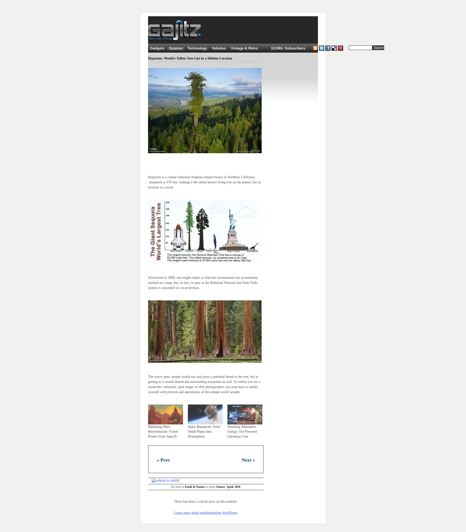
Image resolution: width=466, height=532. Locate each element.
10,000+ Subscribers (288, 48)
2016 (237, 487)
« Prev (163, 460)
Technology (197, 48)
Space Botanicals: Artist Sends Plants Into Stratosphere (204, 431)
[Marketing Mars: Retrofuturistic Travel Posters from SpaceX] (165, 414)
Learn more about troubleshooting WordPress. (206, 513)
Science (176, 48)
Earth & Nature (195, 487)
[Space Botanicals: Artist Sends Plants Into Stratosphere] (205, 414)
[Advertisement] (296, 30)
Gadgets (157, 48)
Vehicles (219, 48)
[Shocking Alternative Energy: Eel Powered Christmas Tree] (244, 414)
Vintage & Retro (244, 48)
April (229, 487)
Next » (248, 460)
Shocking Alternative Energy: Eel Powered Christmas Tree (242, 431)
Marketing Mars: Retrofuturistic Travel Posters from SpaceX (163, 431)
